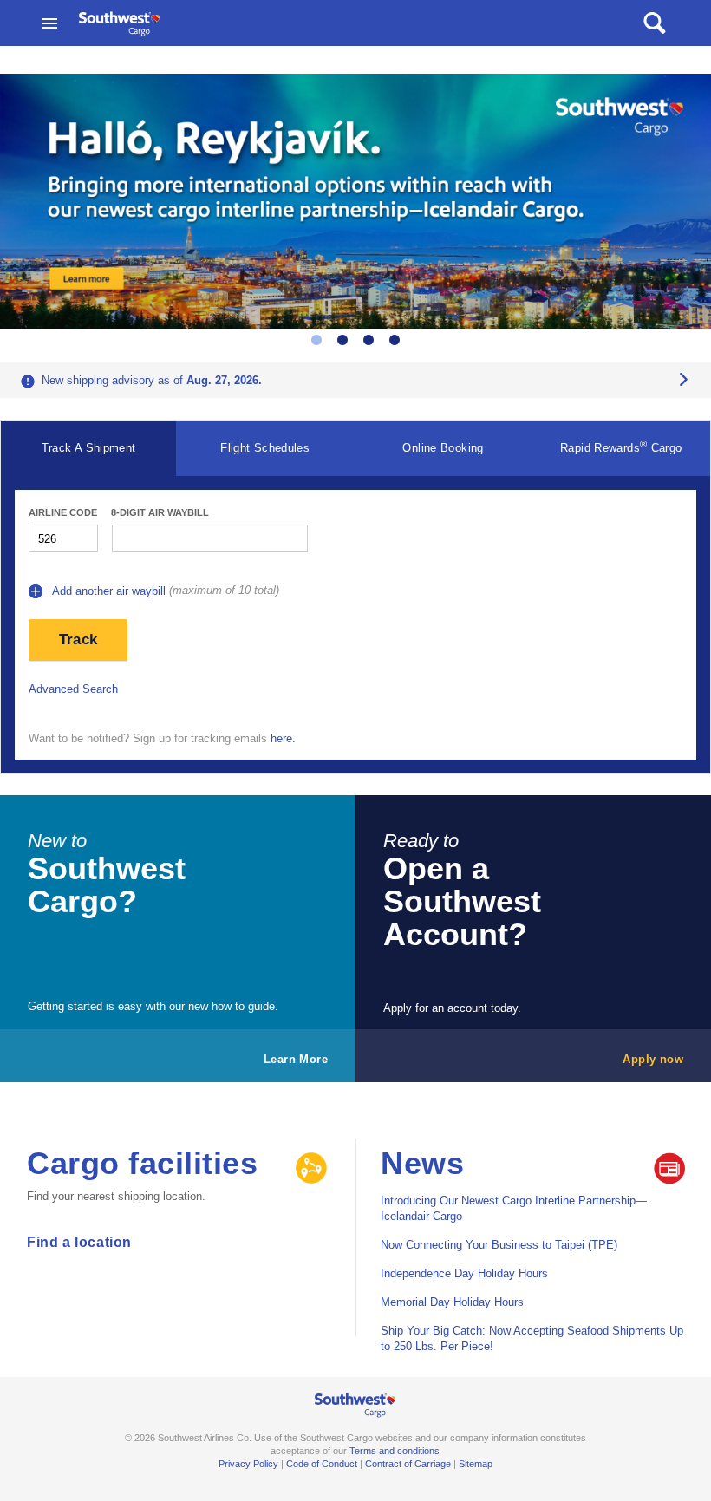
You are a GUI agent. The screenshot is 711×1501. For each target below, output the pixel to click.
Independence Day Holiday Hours (464, 1273)
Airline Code (63, 512)
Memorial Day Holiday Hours (452, 1301)
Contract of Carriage (408, 1464)
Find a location (79, 1242)
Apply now (653, 1059)
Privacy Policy (248, 1464)
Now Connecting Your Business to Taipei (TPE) (499, 1244)
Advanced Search (73, 688)
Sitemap (475, 1464)
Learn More (296, 1059)
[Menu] (49, 23)
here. (283, 738)
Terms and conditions (394, 1451)
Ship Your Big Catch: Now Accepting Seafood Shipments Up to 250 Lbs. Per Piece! (532, 1338)
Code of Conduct (321, 1464)
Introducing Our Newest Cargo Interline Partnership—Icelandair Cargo (514, 1208)
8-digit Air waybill (160, 512)
